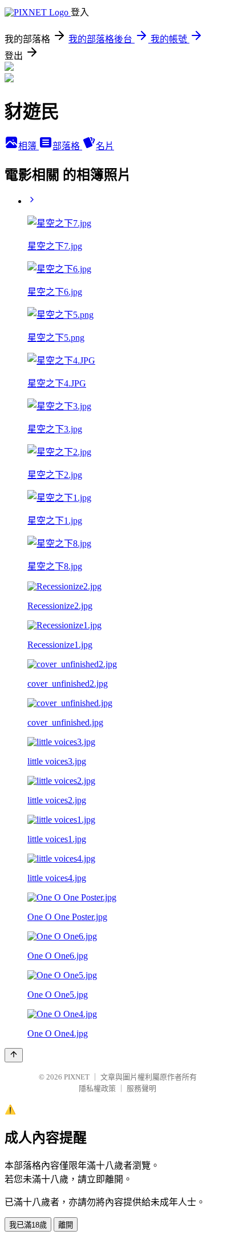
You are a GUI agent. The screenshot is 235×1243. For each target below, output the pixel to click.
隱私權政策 (97, 1088)
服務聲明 (141, 1088)
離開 (65, 1225)
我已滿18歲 (28, 1225)
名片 (105, 146)
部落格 (67, 146)
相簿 (28, 146)
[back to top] (14, 1055)
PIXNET (77, 1077)
